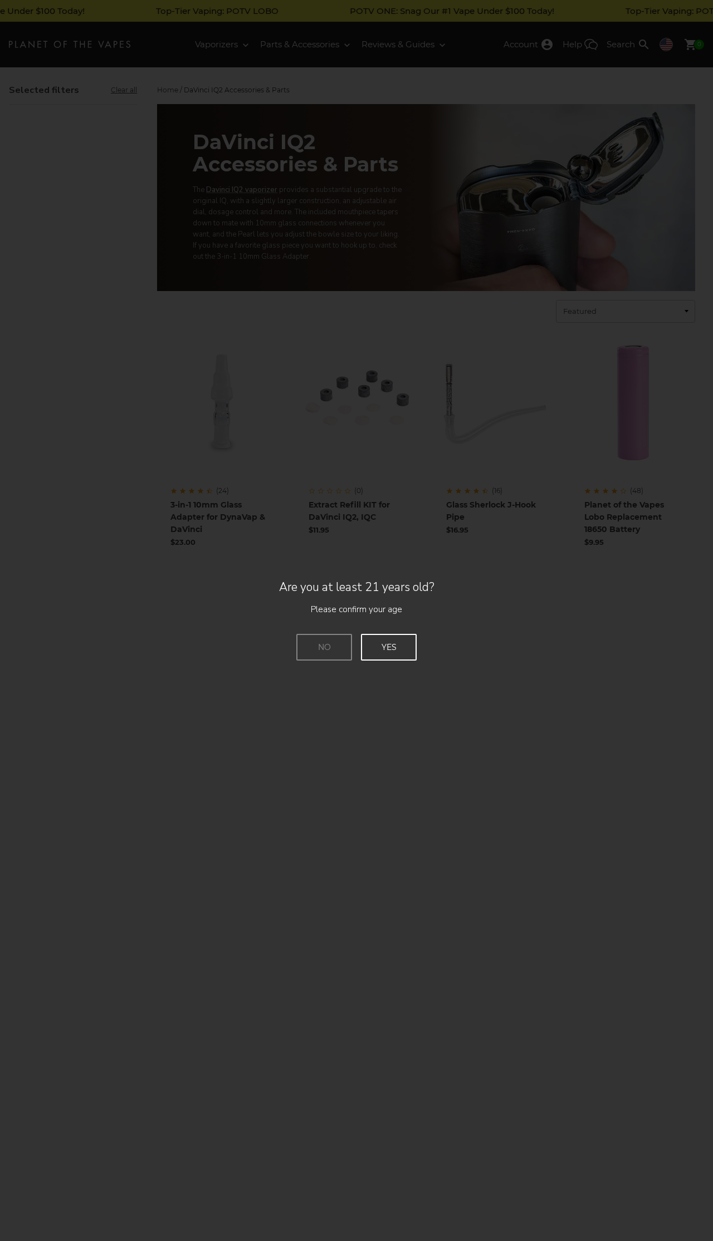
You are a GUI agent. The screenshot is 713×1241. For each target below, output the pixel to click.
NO (324, 647)
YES (389, 647)
